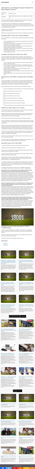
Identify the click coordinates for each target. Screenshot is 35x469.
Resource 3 (6, 245)
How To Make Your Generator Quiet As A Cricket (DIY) (25, 330)
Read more (31, 338)
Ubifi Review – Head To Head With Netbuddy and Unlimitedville (8, 377)
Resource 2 (6, 244)
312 (19, 316)
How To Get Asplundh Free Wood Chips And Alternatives (26, 354)
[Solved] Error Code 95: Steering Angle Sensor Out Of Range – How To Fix (26, 306)
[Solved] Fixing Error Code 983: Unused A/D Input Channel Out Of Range (26, 261)
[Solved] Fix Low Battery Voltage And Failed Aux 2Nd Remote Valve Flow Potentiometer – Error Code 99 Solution (8, 262)
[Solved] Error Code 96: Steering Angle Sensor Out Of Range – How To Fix (26, 283)
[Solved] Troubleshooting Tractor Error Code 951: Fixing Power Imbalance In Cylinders (8, 306)
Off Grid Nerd (5, 2)
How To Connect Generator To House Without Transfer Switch (7, 354)
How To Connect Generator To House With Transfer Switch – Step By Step (8, 330)
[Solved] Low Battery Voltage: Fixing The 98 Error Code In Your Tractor (8, 283)
